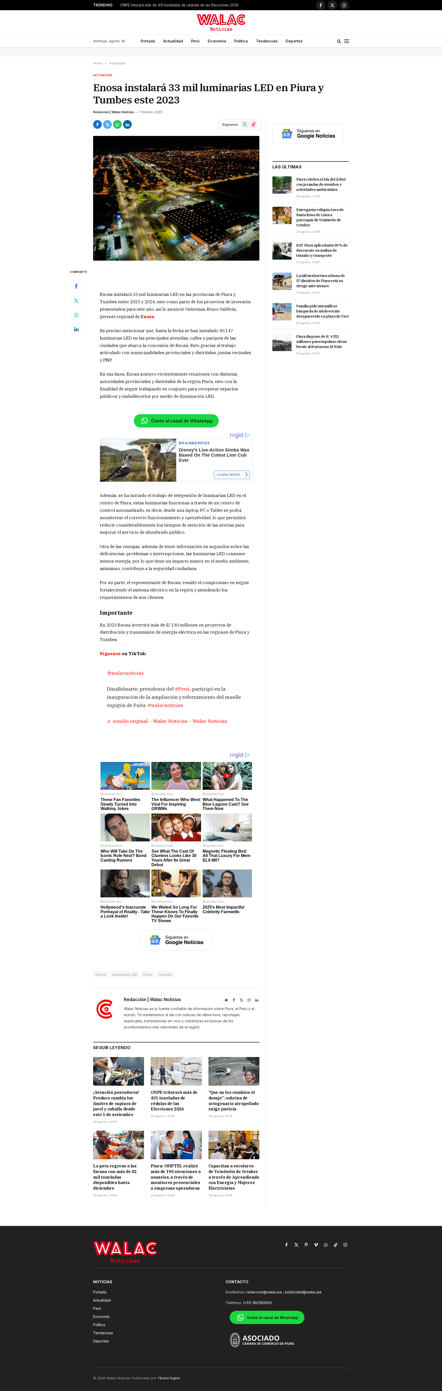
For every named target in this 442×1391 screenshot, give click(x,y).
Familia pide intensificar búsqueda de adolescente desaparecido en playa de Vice (322, 311)
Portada (148, 41)
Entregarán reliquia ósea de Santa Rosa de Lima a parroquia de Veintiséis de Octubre (320, 217)
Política (241, 41)
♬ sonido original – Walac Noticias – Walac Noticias (167, 721)
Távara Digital (169, 1378)
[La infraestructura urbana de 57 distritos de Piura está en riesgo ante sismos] (282, 281)
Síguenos (110, 653)
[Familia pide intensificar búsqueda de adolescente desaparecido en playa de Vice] (282, 311)
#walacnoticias (165, 705)
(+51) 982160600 (257, 1303)
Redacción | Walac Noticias (113, 112)
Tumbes (165, 974)
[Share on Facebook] (97, 124)
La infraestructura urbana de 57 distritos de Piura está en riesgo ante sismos (320, 280)
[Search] (339, 41)
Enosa (147, 316)
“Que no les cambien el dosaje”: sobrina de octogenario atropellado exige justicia (184, 5)
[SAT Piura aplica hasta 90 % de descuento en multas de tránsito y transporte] (282, 251)
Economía (217, 41)
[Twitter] (76, 301)
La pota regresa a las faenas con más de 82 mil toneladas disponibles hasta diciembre (115, 1177)
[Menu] (346, 41)
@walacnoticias (125, 673)
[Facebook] (76, 286)
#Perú (182, 689)
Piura (147, 974)
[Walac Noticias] (221, 22)
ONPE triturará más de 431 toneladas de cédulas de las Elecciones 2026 (174, 1100)
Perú (195, 41)
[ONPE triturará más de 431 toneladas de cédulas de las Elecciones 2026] (176, 1071)
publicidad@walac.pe (303, 1292)
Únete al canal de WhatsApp (182, 421)
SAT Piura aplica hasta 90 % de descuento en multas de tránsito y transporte (322, 250)
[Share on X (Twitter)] (107, 124)
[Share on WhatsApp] (117, 124)
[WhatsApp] (76, 315)
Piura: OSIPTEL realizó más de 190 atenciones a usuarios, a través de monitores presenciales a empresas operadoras (176, 1177)
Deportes (294, 41)
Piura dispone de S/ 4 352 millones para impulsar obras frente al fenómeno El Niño (321, 341)
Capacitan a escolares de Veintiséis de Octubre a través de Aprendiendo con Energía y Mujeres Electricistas (233, 1177)
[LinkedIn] (76, 329)
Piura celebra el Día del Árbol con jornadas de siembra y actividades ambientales (321, 184)
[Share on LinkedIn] (127, 124)
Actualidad (173, 41)
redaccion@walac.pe (264, 1292)
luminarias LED (124, 974)
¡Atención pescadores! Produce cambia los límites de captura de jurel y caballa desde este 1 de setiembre (116, 1103)
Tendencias (267, 41)
